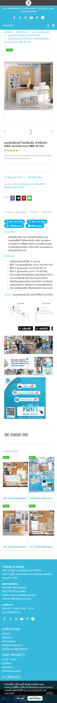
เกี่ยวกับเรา (7, 637)
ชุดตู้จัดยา (7, 663)
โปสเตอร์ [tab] (34, 212)
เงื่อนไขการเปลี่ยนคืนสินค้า (15, 649)
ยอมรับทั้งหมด (35, 698)
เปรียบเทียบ (37, 177)
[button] (47, 25)
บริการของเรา (9, 641)
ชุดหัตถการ (7, 667)
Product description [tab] (16, 212)
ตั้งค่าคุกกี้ (20, 698)
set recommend (22, 184)
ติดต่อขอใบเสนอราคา (12, 645)
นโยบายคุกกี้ (9, 693)
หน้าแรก (6, 633)
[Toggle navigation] (53, 26)
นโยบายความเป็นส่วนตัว (32, 690)
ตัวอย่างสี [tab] (46, 212)
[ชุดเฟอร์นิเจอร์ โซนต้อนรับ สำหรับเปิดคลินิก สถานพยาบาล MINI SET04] (28, 86)
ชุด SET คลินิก (9, 659)
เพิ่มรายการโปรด (14, 177)
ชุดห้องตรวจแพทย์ (11, 671)
